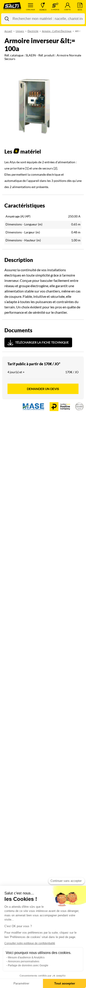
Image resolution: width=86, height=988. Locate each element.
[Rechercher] (6, 18)
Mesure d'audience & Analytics (26, 957)
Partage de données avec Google (28, 965)
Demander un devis (43, 389)
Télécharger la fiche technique (42, 342)
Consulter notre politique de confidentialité (29, 943)
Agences (43, 10)
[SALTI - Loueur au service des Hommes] (12, 6)
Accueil (8, 31)
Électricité (33, 31)
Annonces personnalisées (23, 961)
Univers (20, 31)
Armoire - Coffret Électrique (56, 31)
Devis (79, 10)
